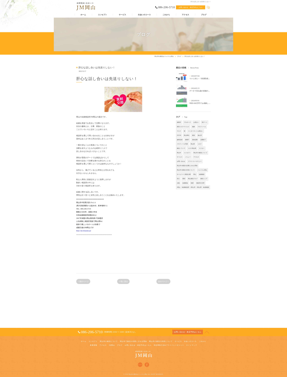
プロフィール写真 (182, 144)
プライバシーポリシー (195, 161)
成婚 (193, 126)
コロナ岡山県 (192, 148)
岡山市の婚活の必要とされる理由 (187, 165)
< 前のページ (83, 281)
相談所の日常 (200, 183)
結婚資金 (185, 183)
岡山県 (193, 144)
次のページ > (163, 281)
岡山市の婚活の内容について (186, 170)
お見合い (196, 122)
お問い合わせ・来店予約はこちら (191, 7)
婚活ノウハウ (181, 148)
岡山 (194, 174)
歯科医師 (179, 139)
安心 (178, 178)
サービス (179, 157)
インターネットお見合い (195, 131)
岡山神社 (186, 135)
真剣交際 (195, 139)
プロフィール (202, 126)
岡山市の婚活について (200, 152)
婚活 (193, 135)
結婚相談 (201, 174)
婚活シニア (203, 178)
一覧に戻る (123, 281)
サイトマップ (191, 345)
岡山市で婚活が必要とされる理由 (133, 341)
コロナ (200, 144)
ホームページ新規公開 (184, 174)
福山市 (200, 135)
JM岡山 (112, 345)
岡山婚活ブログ (193, 178)
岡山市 (179, 152)
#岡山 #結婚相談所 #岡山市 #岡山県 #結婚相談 (193, 187)
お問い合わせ (181, 161)
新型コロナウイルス (183, 126)
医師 (192, 183)
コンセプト (187, 152)
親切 (184, 178)
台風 (178, 183)
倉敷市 (179, 122)
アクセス (196, 157)
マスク (179, 131)
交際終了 (203, 139)
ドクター (201, 148)
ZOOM (179, 135)
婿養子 (187, 139)
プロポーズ (187, 122)
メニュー (188, 157)
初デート (204, 122)
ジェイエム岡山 (202, 170)
